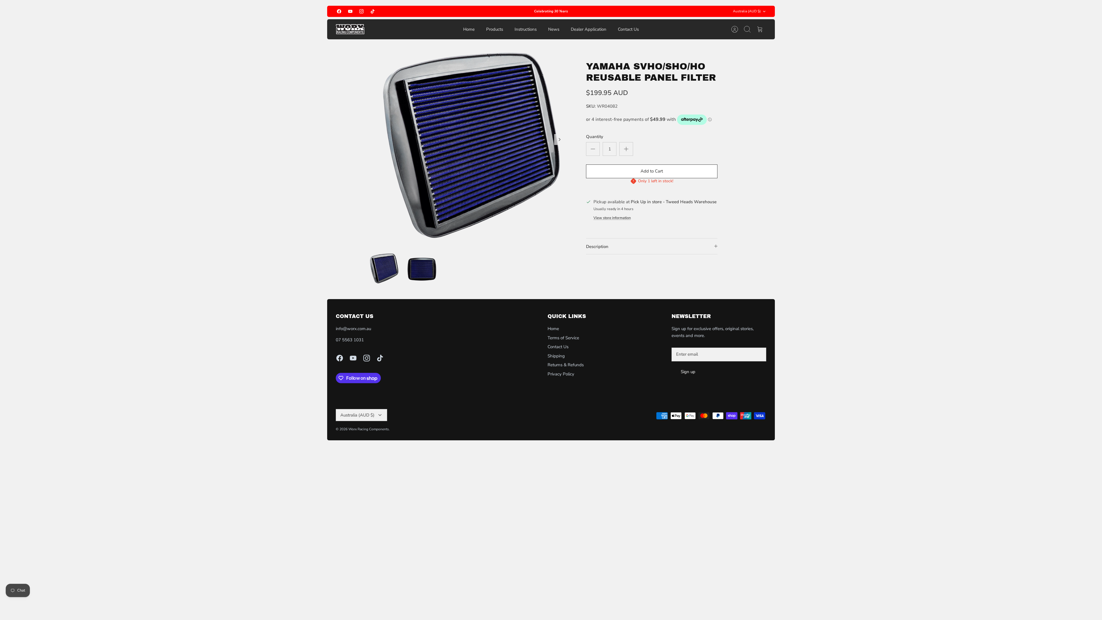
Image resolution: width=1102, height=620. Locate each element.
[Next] (646, 11)
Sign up (688, 372)
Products (494, 29)
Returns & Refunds (566, 365)
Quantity (594, 137)
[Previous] (455, 11)
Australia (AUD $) (747, 11)
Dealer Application (588, 29)
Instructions (526, 29)
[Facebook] (339, 11)
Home (469, 29)
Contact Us (628, 29)
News (553, 29)
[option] (468, 146)
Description (597, 246)
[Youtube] (350, 11)
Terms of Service (563, 338)
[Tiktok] (372, 11)
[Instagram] (361, 11)
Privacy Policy (561, 374)
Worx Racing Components (368, 429)
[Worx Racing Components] (350, 29)
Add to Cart (652, 171)
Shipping (556, 356)
